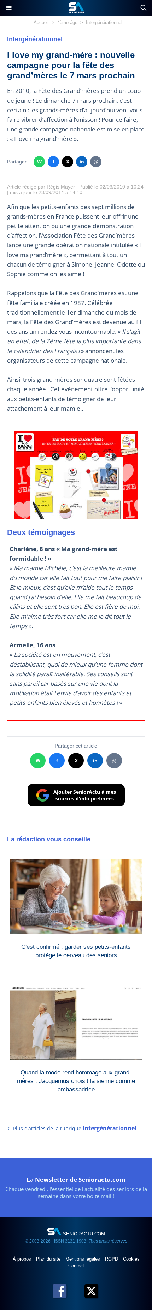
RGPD (112, 1259)
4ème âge (67, 22)
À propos (23, 1259)
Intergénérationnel (104, 22)
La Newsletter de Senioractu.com (76, 1179)
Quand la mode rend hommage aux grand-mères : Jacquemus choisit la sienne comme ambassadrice (76, 1079)
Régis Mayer (61, 187)
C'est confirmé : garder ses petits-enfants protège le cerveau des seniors (76, 951)
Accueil (41, 22)
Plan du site (49, 1259)
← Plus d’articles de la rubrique (71, 1128)
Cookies (131, 1259)
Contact (76, 1265)
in (82, 162)
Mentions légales (83, 1259)
